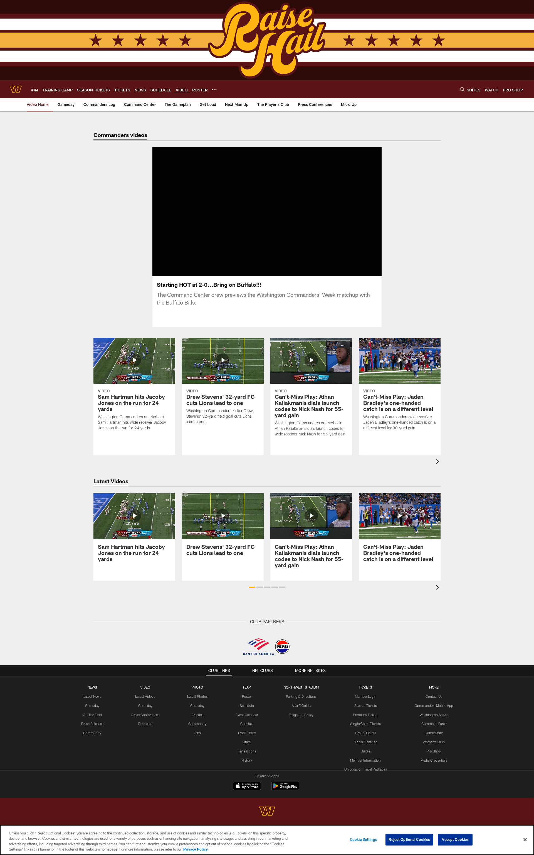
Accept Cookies (455, 839)
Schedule (247, 705)
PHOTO (197, 687)
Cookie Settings (363, 839)
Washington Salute (434, 715)
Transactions (246, 751)
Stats (247, 742)
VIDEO (145, 687)
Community (92, 733)
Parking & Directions (301, 696)
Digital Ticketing (365, 742)
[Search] (462, 89)
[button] (249, 211)
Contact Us (434, 696)
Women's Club (434, 742)
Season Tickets (365, 705)
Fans (197, 733)
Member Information (365, 760)
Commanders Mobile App (434, 705)
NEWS (92, 687)
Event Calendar (247, 715)
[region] (267, 840)
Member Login (365, 696)
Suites (365, 751)
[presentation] (438, 462)
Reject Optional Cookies (409, 839)
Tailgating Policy (301, 715)
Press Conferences (145, 715)
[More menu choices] (214, 89)
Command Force (433, 724)
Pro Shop (434, 751)
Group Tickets (365, 733)
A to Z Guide (301, 705)
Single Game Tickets (365, 724)
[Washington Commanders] (267, 811)
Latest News (92, 696)
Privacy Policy (195, 849)
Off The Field (92, 715)
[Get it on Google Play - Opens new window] (285, 789)
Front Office (247, 733)
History (246, 760)
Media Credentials (434, 760)
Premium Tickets (365, 715)
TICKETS (365, 687)
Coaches (246, 724)
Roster (247, 696)
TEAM (247, 687)
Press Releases (92, 724)
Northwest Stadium (301, 687)
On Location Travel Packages (365, 769)
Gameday (92, 705)
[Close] (525, 839)
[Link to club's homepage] (15, 89)
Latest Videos (145, 696)
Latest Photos (197, 696)
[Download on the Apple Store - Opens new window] (247, 786)
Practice (197, 715)
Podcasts (145, 724)
